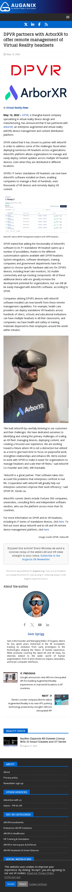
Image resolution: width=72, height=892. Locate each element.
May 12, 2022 (13, 54)
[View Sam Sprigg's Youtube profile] (40, 625)
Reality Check (15, 731)
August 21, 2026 (30, 746)
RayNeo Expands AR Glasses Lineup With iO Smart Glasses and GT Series (43, 740)
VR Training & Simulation (16, 839)
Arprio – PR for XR (12, 805)
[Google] (46, 24)
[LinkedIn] (33, 24)
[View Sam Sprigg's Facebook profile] (24, 625)
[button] (67, 17)
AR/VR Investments (13, 822)
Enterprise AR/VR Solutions (17, 828)
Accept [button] (10, 883)
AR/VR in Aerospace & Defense (19, 844)
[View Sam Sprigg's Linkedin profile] (48, 625)
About (6, 772)
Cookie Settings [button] (38, 884)
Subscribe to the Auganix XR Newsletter (41, 557)
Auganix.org (38, 571)
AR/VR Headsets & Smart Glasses (21, 850)
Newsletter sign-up (13, 783)
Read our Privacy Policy (40, 873)
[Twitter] (26, 24)
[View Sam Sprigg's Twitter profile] (32, 625)
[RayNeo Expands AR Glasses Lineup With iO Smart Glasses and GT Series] (10, 742)
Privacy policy (10, 777)
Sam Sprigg (36, 634)
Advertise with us (12, 800)
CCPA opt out (12, 877)
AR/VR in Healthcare (14, 833)
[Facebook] (39, 24)
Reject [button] (22, 883)
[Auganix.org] (36, 11)
